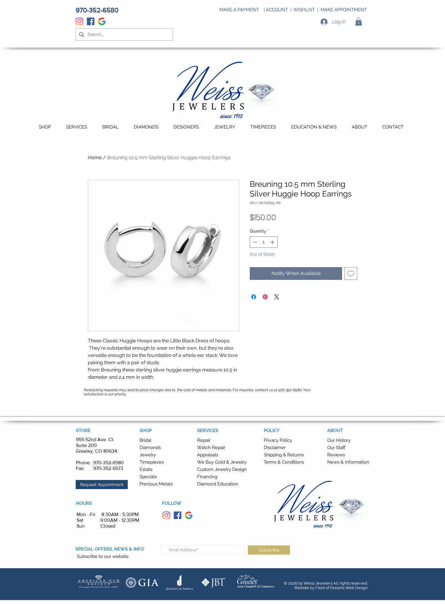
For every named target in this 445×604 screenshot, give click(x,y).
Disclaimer (274, 447)
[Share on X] (276, 296)
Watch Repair (211, 447)
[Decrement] (254, 242)
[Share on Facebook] (253, 296)
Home (95, 157)
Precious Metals (156, 484)
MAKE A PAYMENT (239, 9)
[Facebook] (90, 21)
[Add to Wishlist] (350, 273)
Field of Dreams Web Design (341, 588)
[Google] (102, 21)
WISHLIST (304, 9)
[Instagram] (79, 21)
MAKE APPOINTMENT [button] (344, 9)
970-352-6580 (108, 462)
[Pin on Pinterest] (265, 296)
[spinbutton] (263, 242)
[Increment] (273, 242)
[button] (358, 21)
